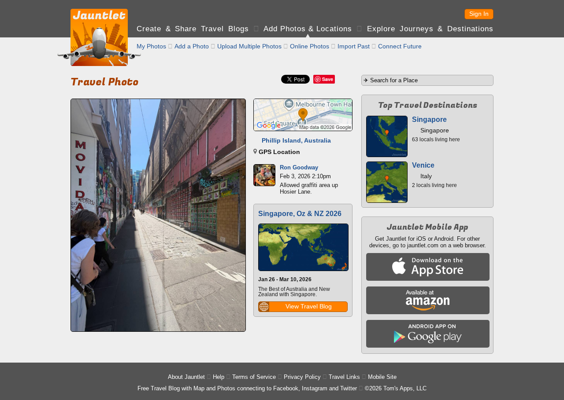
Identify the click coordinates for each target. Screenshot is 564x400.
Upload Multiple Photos (249, 46)
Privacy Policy (302, 377)
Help (218, 377)
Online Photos (309, 46)
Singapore (429, 119)
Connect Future (400, 46)
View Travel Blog (309, 306)
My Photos (151, 46)
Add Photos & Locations (307, 29)
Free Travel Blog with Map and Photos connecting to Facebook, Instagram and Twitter (247, 388)
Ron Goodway (299, 167)
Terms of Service (254, 377)
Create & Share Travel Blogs (193, 29)
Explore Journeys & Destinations (430, 29)
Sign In (479, 13)
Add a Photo (191, 46)
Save (327, 79)
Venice (423, 165)
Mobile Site (382, 377)
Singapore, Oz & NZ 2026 (299, 213)
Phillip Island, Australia (296, 140)
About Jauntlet (186, 377)
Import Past (354, 46)
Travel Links (344, 377)
